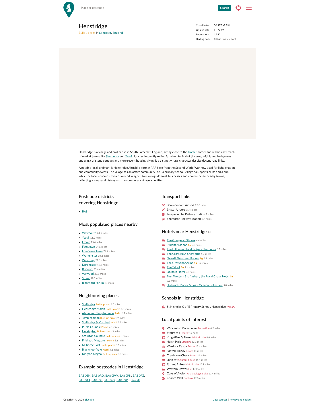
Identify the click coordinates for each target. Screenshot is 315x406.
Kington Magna (92, 354)
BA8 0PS (109, 380)
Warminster (89, 255)
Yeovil (129, 156)
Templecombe (91, 317)
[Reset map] (251, 64)
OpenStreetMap (242, 135)
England (118, 32)
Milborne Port (91, 345)
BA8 (85, 211)
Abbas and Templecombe (98, 313)
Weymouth (89, 233)
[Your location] (238, 8)
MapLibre (190, 135)
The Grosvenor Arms (180, 263)
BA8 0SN (84, 375)
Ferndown (88, 246)
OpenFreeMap (203, 135)
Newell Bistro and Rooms (183, 258)
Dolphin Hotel (176, 271)
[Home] (68, 10)
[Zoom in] (251, 52)
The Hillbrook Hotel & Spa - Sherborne (191, 249)
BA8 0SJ (97, 380)
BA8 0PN (125, 375)
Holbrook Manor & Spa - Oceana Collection (195, 285)
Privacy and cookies (241, 400)
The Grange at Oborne (181, 240)
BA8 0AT (84, 380)
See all (135, 380)
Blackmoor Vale (92, 349)
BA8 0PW (111, 375)
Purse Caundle (91, 327)
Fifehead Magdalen (94, 340)
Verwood (88, 273)
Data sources (220, 400)
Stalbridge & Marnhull (96, 322)
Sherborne (112, 156)
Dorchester (89, 264)
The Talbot (173, 267)
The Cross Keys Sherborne (183, 253)
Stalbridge (88, 304)
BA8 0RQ (98, 375)
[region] (157, 93)
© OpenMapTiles (217, 135)
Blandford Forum (93, 282)
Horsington (89, 331)
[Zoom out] (251, 57)
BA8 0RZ (138, 375)
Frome (86, 242)
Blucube (89, 400)
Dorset (192, 152)
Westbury (88, 260)
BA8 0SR (122, 380)
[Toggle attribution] (252, 135)
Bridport (87, 269)
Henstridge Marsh (93, 309)
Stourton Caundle (93, 336)
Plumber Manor (177, 244)
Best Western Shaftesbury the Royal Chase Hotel (198, 276)
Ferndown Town (92, 251)
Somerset (105, 32)
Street (86, 278)
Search (224, 7)
